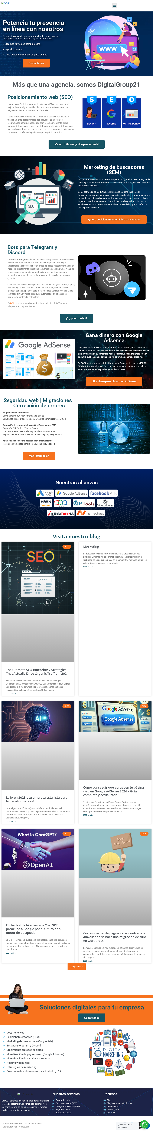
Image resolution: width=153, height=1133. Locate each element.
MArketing (91, 546)
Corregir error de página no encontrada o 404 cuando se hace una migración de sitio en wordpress (114, 937)
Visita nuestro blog (76, 536)
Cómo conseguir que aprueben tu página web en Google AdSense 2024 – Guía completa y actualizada (113, 791)
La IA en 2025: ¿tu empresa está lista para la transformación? (36, 799)
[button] (114, 5)
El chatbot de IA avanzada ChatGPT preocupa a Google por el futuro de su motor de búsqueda (34, 929)
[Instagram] (139, 1125)
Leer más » (11, 693)
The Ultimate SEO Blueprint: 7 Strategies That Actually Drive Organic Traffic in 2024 (37, 672)
